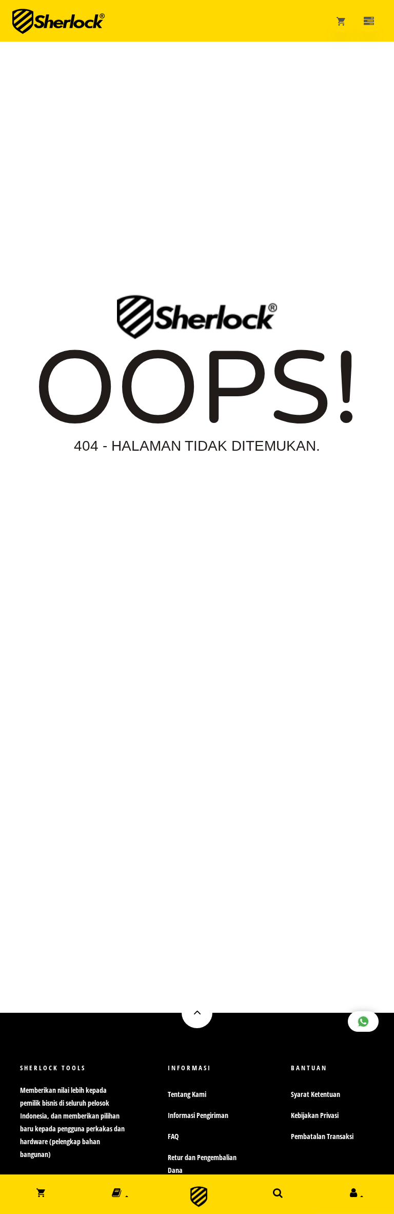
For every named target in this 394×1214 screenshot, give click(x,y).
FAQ (173, 1136)
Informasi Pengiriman (198, 1115)
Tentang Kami (187, 1094)
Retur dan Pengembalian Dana (202, 1163)
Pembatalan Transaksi (322, 1136)
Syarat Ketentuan (315, 1094)
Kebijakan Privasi (315, 1115)
